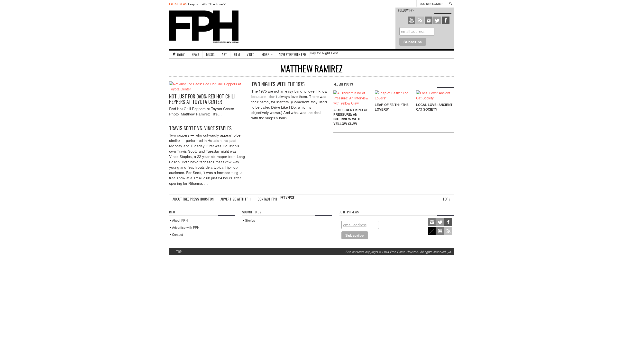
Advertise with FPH (292, 54)
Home (181, 54)
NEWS (195, 54)
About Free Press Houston (193, 198)
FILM (237, 54)
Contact (177, 234)
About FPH (180, 220)
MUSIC (210, 54)
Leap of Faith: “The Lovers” (207, 4)
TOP (178, 251)
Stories (250, 220)
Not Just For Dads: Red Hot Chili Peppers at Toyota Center (202, 99)
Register (436, 3)
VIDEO (251, 54)
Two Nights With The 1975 (278, 84)
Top (446, 198)
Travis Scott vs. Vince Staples (200, 128)
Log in (424, 3)
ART (224, 54)
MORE (265, 54)
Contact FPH (267, 198)
